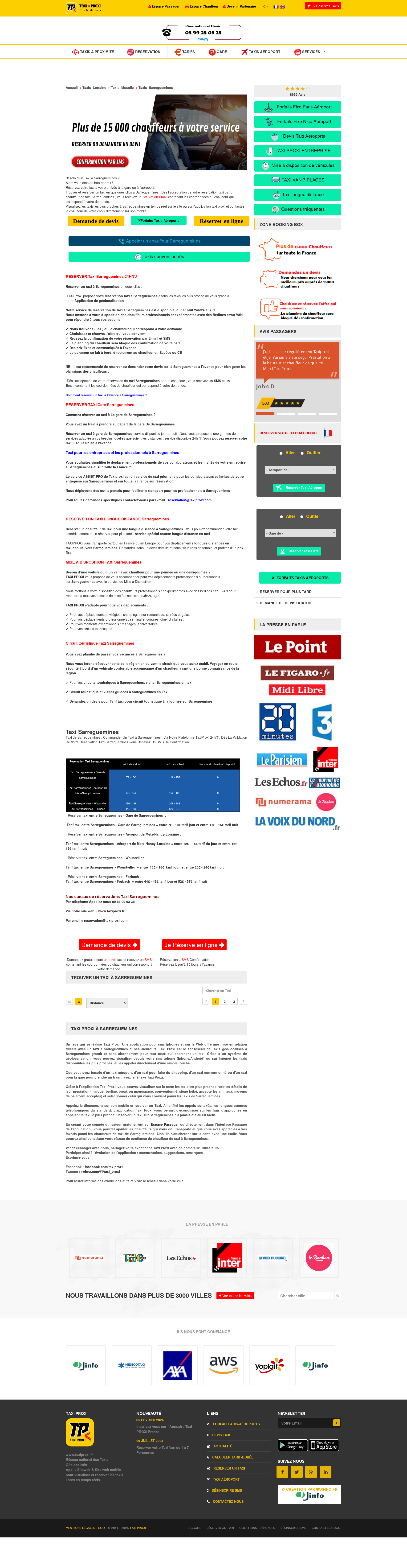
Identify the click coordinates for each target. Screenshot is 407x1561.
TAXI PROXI (138, 1528)
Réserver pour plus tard (285, 591)
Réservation (147, 51)
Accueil (194, 1528)
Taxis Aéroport (264, 51)
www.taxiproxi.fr (111, 911)
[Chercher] (337, 1295)
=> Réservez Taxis (324, 6)
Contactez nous (228, 1501)
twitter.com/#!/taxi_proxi (100, 1171)
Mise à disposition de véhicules (302, 165)
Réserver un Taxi (228, 1468)
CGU (102, 1528)
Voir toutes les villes (236, 1295)
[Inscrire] (336, 1422)
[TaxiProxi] (80, 1445)
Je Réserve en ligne (192, 944)
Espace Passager (165, 1124)
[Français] (276, 6)
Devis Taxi (220, 1435)
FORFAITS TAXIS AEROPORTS (302, 577)
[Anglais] (282, 6)
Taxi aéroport (226, 1479)
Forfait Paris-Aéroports (236, 1423)
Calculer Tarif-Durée (232, 1457)
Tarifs (188, 51)
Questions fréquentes (302, 209)
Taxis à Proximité (96, 51)
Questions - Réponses (257, 1528)
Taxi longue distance (302, 194)
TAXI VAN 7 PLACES (303, 179)
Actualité (222, 1446)
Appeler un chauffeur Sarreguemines (163, 240)
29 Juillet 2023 (149, 1440)
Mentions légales (81, 1528)
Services (310, 51)
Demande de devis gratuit (285, 602)
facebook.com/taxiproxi (104, 1166)
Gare (221, 51)
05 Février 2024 (150, 1419)
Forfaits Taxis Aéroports (160, 220)
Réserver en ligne (221, 221)
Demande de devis (96, 221)
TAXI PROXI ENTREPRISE (302, 150)
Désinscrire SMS (226, 1490)
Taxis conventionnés (162, 256)
